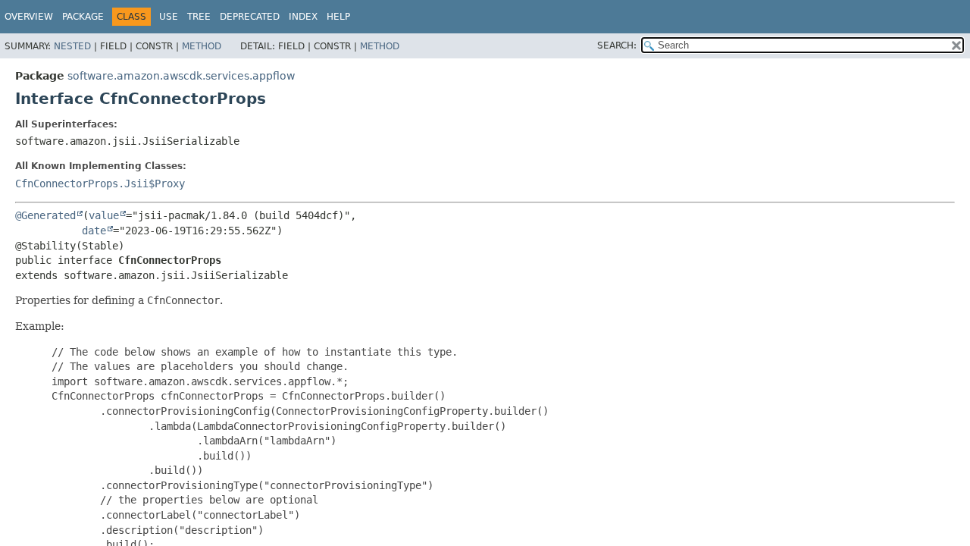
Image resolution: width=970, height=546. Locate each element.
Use (168, 16)
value (104, 215)
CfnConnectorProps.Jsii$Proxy (100, 183)
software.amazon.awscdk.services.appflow (181, 76)
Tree (199, 16)
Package (83, 16)
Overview (29, 16)
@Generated (45, 215)
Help (338, 16)
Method (201, 46)
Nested (72, 46)
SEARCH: (617, 45)
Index (303, 16)
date (94, 230)
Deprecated (250, 16)
